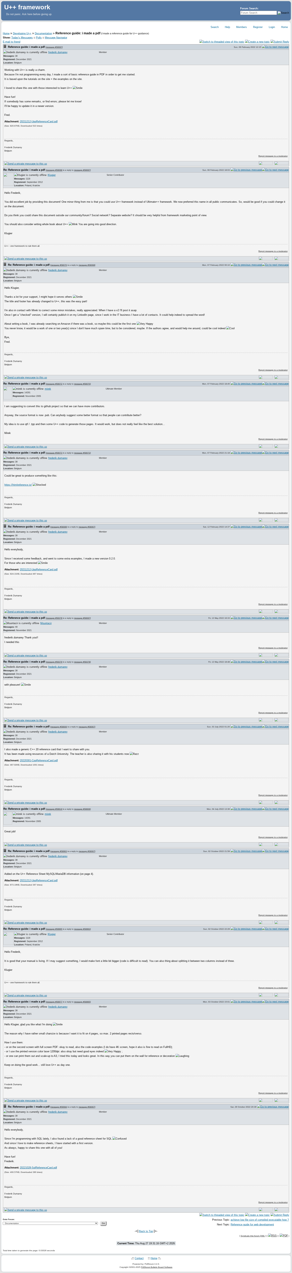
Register (257, 27)
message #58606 (59, 727)
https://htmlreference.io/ (18, 484)
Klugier (52, 175)
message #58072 (54, 384)
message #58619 (54, 809)
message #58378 (54, 618)
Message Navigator (56, 37)
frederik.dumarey (58, 52)
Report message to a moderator (273, 156)
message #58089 (59, 527)
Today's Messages (22, 37)
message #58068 (54, 170)
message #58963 (59, 851)
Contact (139, 1258)
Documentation (43, 33)
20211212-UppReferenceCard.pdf (39, 121)
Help (227, 27)
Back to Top (146, 1231)
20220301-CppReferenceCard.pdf (39, 760)
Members (241, 27)
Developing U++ (22, 33)
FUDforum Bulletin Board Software (156, 1267)
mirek (48, 388)
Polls (39, 37)
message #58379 (54, 662)
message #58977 (54, 1002)
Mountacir (46, 623)
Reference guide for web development (252, 1224)
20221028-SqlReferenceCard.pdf (38, 1167)
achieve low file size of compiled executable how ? (260, 1219)
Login (271, 27)
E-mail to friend (11, 41)
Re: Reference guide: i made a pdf (24, 169)
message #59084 (59, 1107)
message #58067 (54, 47)
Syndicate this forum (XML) (253, 1236)
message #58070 (59, 265)
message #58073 (54, 453)
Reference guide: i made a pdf (26, 46)
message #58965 (54, 929)
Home (284, 27)
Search (214, 27)
